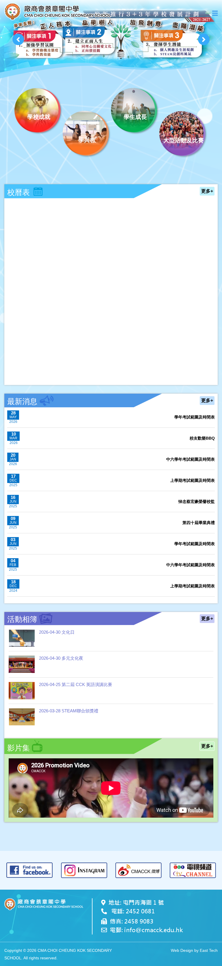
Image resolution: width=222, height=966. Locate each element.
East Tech (209, 950)
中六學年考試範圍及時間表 (190, 459)
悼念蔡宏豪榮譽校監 (196, 501)
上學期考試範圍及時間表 (192, 480)
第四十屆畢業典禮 (198, 522)
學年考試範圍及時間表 (194, 417)
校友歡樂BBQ (202, 438)
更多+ (207, 191)
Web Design (182, 950)
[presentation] (18, 39)
